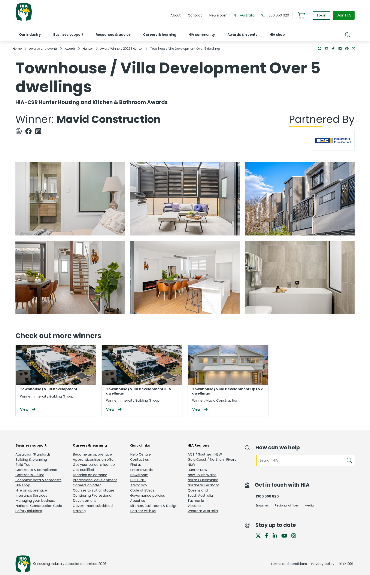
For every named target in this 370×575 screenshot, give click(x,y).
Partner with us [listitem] (143, 510)
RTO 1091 (346, 563)
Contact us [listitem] (139, 459)
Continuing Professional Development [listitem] (92, 498)
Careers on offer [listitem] (87, 485)
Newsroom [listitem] (139, 474)
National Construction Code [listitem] (38, 505)
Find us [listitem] (136, 464)
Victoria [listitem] (194, 505)
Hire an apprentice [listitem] (31, 490)
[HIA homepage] (23, 20)
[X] (260, 535)
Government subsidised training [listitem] (93, 508)
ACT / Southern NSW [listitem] (205, 454)
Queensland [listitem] (198, 490)
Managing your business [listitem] (35, 500)
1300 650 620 (278, 15)
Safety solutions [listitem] (28, 510)
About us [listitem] (137, 500)
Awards (70, 48)
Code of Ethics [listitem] (142, 490)
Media (309, 505)
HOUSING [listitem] (138, 480)
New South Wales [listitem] (202, 474)
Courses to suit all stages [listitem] (94, 490)
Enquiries (262, 505)
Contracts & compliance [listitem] (36, 469)
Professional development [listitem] (95, 480)
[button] (29, 34)
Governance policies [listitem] (147, 495)
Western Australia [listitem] (203, 510)
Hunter (88, 48)
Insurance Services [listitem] (31, 495)
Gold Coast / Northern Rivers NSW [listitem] (212, 462)
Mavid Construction (109, 119)
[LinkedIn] (276, 535)
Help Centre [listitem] (140, 454)
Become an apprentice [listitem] (92, 454)
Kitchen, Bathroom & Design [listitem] (153, 505)
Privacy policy (322, 563)
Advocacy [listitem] (138, 485)
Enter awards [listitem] (141, 469)
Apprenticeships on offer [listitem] (94, 459)
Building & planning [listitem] (31, 459)
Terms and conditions (288, 563)
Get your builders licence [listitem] (94, 464)
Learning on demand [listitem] (90, 474)
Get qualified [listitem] (83, 469)
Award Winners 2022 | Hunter (121, 48)
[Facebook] (268, 535)
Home (17, 48)
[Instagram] (295, 535)
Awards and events (43, 48)
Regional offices (287, 505)
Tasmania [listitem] (196, 500)
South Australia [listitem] (200, 495)
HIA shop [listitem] (22, 485)
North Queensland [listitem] (203, 480)
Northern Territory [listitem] (203, 485)
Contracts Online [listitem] (29, 474)
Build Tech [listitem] (24, 464)
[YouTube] (286, 535)
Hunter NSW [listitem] (198, 469)
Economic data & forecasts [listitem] (38, 480)
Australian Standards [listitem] (33, 454)
